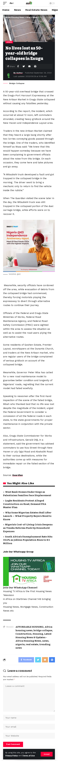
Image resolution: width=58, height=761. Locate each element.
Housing (38, 633)
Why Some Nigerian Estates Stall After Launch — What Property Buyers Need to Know (27, 516)
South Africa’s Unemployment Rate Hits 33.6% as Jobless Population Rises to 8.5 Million (27, 540)
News (9, 42)
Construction (23, 633)
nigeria (20, 644)
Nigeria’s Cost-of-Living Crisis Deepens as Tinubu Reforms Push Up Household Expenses (28, 528)
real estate (32, 644)
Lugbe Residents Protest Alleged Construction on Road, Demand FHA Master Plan (24, 504)
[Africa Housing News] (29, 3)
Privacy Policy (11, 756)
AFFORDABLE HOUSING (29, 626)
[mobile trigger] (5, 3)
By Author (18, 73)
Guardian (17, 475)
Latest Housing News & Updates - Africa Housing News (33, 637)
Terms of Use (28, 756)
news (45, 640)
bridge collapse (43, 630)
